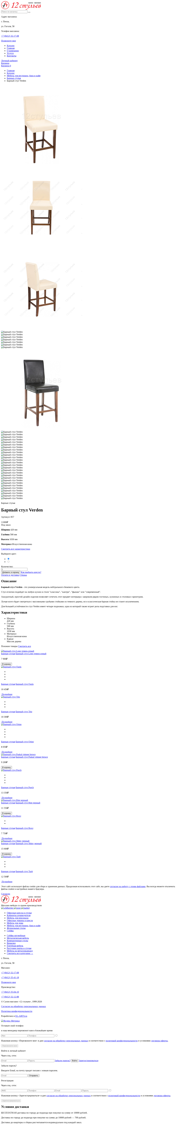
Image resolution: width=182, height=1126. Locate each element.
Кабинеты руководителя (18, 915)
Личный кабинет (9, 60)
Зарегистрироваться (88, 1060)
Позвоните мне (8, 41)
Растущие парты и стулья (19, 948)
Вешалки (11, 943)
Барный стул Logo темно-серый (31, 653)
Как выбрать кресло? (31, 572)
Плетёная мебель (15, 946)
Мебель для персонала (17, 918)
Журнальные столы (16, 928)
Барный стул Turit (24, 871)
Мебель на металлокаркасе (20, 951)
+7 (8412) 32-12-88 (10, 997)
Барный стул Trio (24, 711)
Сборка (23, 575)
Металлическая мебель (18, 938)
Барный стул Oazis (25, 684)
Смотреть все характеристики (15, 549)
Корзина (5, 63)
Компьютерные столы (17, 940)
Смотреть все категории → (20, 953)
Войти (74, 1061)
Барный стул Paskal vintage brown (32, 757)
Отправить (33, 1076)
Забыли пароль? (62, 1060)
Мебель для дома (15, 923)
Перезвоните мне (9, 1046)
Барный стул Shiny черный (29, 843)
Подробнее (6, 694)
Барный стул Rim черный (28, 803)
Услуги (10, 53)
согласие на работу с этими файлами (127, 886)
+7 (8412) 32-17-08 (10, 36)
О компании (13, 50)
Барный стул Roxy (24, 828)
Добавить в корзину (10, 572)
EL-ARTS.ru (21, 1016)
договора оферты (159, 1041)
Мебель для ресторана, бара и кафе (24, 75)
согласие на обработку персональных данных (66, 1041)
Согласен (5, 894)
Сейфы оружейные (16, 935)
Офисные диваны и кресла (20, 920)
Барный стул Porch (25, 787)
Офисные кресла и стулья (19, 913)
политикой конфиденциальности (122, 1041)
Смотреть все (24, 646)
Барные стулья (14, 78)
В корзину (6, 664)
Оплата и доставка (10, 575)
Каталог (11, 45)
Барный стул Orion (25, 741)
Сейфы (10, 930)
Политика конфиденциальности (16, 1011)
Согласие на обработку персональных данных (23, 1006)
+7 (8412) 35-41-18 (10, 977)
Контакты (11, 56)
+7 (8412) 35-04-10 (10, 992)
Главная (11, 48)
